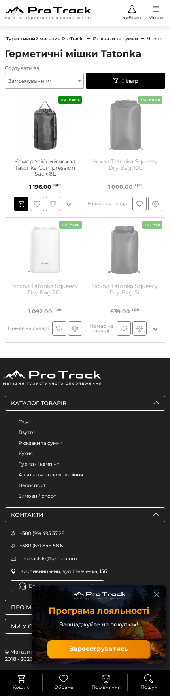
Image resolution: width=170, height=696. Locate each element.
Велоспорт (32, 485)
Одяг (25, 422)
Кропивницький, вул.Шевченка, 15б (63, 571)
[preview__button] (21, 204)
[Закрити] (156, 594)
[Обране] (63, 678)
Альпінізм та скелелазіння (51, 475)
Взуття (27, 432)
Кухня (26, 453)
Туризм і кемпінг (39, 464)
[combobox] (44, 81)
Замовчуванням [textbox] (29, 81)
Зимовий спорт (37, 496)
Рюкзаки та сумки (40, 443)
